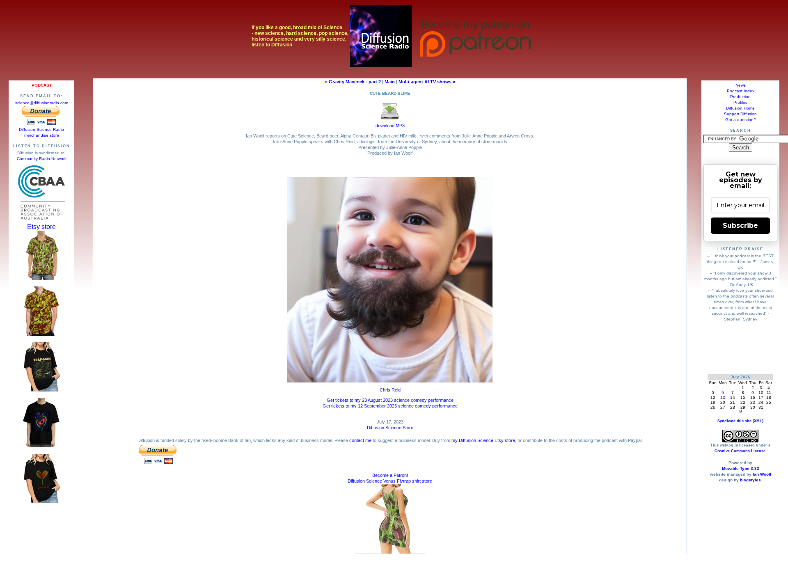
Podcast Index (740, 91)
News (740, 85)
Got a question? (740, 119)
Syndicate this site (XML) (740, 421)
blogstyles (750, 480)
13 (722, 397)
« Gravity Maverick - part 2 (353, 81)
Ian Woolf (762, 474)
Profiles (740, 102)
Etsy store (41, 226)
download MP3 (390, 125)
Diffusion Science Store (390, 427)
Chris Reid (390, 389)
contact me (360, 440)
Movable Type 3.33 (740, 468)
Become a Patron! (390, 475)
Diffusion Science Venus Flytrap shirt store (390, 481)
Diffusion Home (740, 108)
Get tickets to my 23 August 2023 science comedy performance (390, 400)
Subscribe (740, 225)
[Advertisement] (740, 347)
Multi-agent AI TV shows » (427, 81)
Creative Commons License (740, 451)
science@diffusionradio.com (41, 103)
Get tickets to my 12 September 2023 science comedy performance (390, 405)
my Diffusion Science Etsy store (483, 440)
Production (740, 96)
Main (390, 81)
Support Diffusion (740, 114)
